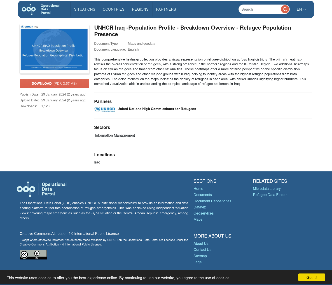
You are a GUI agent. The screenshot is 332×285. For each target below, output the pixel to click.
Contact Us (202, 249)
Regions (140, 9)
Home (198, 188)
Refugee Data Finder (270, 194)
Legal (198, 261)
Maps (198, 219)
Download (54, 83)
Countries (113, 9)
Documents (203, 194)
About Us (201, 243)
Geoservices (204, 213)
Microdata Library (267, 188)
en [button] (300, 9)
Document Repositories (212, 200)
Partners (166, 9)
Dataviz (200, 207)
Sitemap (200, 255)
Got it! (311, 277)
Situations (84, 9)
